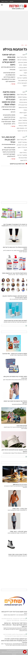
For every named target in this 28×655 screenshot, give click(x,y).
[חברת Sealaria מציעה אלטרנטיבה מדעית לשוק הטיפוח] (14, 439)
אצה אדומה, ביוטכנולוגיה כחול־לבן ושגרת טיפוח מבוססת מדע (15, 453)
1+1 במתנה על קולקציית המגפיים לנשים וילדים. (17, 556)
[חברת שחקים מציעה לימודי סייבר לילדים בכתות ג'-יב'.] (14, 601)
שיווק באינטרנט (15, 652)
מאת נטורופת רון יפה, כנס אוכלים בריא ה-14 (18, 299)
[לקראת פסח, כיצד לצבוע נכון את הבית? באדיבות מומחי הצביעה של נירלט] (22, 149)
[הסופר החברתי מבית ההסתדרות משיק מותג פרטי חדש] (14, 366)
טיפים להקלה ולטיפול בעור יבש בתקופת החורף (14, 273)
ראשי (26, 45)
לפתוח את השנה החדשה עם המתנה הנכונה (15, 320)
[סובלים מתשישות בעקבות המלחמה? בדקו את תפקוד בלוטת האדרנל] (14, 285)
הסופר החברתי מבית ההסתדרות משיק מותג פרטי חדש (15, 377)
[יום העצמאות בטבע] (14, 415)
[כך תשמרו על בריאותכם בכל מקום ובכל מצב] (14, 214)
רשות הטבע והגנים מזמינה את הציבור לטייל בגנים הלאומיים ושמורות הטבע (15, 427)
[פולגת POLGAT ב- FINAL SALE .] (14, 521)
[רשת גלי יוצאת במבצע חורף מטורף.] (14, 544)
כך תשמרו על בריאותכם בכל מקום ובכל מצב (15, 224)
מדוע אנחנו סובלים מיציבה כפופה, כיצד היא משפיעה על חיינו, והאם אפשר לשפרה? (15, 251)
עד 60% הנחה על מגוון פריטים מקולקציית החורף (17, 510)
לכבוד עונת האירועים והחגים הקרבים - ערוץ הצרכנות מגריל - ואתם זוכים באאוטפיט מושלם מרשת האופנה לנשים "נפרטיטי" (14, 644)
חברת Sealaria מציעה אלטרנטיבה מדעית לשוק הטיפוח (14, 450)
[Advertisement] (14, 26)
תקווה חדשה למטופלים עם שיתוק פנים (19, 404)
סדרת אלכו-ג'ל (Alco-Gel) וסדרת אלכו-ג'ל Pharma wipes (14, 225)
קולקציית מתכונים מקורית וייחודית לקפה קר (18, 355)
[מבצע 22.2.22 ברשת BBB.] (14, 474)
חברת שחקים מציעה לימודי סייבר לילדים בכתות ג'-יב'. (14, 612)
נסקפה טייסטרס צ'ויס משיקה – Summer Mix (14, 354)
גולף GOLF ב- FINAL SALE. (19, 509)
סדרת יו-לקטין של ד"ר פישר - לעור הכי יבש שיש (17, 274)
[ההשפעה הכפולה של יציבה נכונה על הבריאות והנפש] (14, 237)
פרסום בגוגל (10, 652)
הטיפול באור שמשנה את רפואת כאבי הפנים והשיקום (15, 402)
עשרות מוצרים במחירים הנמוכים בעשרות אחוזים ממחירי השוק (15, 379)
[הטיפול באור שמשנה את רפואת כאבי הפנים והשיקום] (14, 390)
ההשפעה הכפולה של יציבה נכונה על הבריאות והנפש (15, 248)
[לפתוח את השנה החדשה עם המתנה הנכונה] (14, 310)
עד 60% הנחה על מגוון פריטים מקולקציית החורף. (17, 533)
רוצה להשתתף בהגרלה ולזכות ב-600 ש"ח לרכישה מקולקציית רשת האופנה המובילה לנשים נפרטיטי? (14, 640)
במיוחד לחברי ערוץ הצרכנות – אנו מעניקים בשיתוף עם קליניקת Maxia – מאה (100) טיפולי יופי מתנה (14, 624)
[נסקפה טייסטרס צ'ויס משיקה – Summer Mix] (14, 343)
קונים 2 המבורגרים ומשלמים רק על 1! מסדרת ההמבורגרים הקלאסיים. (15, 486)
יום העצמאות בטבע (22, 426)
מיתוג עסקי (14, 654)
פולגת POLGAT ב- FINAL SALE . (18, 531)
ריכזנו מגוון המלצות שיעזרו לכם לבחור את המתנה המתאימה (15, 322)
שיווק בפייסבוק (4, 652)
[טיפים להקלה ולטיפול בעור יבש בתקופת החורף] (14, 263)
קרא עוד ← (12, 84)
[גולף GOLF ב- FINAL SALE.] (14, 498)
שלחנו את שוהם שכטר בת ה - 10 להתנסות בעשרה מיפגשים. (15, 615)
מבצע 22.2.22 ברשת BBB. (20, 484)
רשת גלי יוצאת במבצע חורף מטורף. (17, 554)
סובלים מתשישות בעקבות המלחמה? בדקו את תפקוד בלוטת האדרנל (15, 297)
